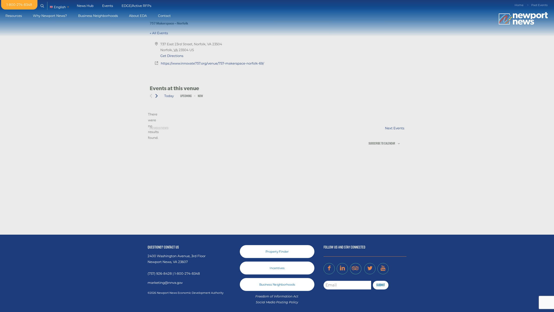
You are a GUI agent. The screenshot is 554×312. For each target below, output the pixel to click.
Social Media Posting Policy (277, 302)
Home (519, 5)
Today (169, 96)
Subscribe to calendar (382, 143)
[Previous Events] (151, 96)
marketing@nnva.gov (165, 283)
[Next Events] (156, 96)
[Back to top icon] (533, 303)
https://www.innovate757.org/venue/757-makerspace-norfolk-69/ (212, 63)
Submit (380, 285)
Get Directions (171, 56)
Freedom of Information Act (276, 296)
